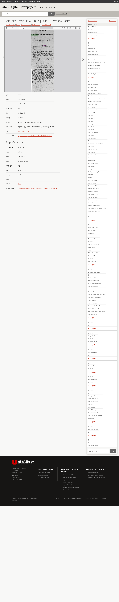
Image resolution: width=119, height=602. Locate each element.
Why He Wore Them (93, 188)
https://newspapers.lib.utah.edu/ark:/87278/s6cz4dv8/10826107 (39, 188)
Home (3, 1)
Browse (9, 1)
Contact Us (17, 1)
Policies (104, 498)
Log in (116, 1)
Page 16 (93, 435)
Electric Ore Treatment (94, 96)
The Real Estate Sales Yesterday (96, 294)
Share (18, 25)
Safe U (87, 498)
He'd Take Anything (93, 410)
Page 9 (93, 318)
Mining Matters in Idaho (94, 93)
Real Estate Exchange (93, 280)
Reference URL (26, 25)
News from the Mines (93, 110)
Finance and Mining (93, 84)
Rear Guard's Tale (93, 227)
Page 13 (93, 372)
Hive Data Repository (68, 490)
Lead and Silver (92, 87)
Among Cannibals (92, 352)
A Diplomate (91, 166)
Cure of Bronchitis (93, 214)
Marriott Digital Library (69, 475)
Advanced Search (61, 14)
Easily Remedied (92, 236)
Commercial (91, 256)
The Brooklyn (91, 135)
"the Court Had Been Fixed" (95, 306)
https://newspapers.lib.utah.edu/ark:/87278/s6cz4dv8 (35, 136)
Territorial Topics (92, 203)
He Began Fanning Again (94, 172)
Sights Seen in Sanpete (94, 211)
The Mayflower (92, 124)
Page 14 (93, 386)
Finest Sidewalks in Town (94, 283)
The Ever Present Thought (95, 415)
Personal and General (94, 68)
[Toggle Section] (89, 38)
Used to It (90, 177)
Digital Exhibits (67, 480)
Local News (91, 418)
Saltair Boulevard (92, 300)
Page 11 (93, 345)
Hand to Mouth (92, 183)
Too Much (90, 404)
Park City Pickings (92, 51)
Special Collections (43, 475)
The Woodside (92, 127)
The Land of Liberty (93, 194)
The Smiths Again (92, 303)
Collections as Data (68, 482)
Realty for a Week (92, 278)
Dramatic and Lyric (93, 48)
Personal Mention (92, 32)
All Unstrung (91, 247)
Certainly (90, 250)
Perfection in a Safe (93, 412)
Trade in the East (92, 104)
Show (19, 184)
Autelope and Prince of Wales (95, 143)
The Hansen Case (92, 314)
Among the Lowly (92, 379)
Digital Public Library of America (96, 477)
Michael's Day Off (92, 253)
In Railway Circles (92, 57)
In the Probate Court (93, 308)
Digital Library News (68, 485)
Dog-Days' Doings (93, 429)
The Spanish (91, 141)
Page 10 (93, 328)
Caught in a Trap (92, 336)
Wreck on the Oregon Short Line (96, 62)
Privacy (58, 498)
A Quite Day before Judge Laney (96, 311)
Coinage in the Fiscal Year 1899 (96, 98)
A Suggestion (91, 233)
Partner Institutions (93, 472)
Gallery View (36, 25)
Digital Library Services (44, 472)
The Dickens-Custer (93, 155)
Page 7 (93, 220)
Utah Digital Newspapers (69, 477)
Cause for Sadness (93, 191)
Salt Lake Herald (47, 7)
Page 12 (93, 358)
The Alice (90, 115)
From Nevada (91, 160)
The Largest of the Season (95, 297)
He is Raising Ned (92, 74)
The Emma (91, 146)
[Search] (51, 14)
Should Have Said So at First (95, 186)
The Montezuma (92, 149)
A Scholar (90, 174)
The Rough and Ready (93, 132)
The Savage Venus (93, 445)
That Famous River (93, 398)
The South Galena (93, 138)
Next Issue (112, 21)
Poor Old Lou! (91, 407)
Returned (90, 241)
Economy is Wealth (93, 163)
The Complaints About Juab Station (97, 208)
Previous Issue (92, 21)
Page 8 (93, 265)
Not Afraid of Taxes (93, 54)
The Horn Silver (92, 113)
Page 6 (93, 77)
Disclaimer (95, 498)
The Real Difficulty (93, 197)
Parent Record (46, 25)
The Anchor (91, 129)
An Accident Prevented (94, 65)
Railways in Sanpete (93, 60)
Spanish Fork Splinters (94, 205)
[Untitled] (90, 29)
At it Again (91, 169)
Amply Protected (92, 230)
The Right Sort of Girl (93, 244)
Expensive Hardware (93, 239)
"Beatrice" (91, 366)
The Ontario (91, 118)
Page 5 (93, 38)
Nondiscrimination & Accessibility (73, 498)
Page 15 (93, 422)
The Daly (90, 121)
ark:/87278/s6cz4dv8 (24, 131)
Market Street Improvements (95, 289)
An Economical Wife (93, 180)
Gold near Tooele (92, 90)
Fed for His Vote (92, 26)
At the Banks (91, 107)
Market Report (92, 261)
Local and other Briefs (94, 272)
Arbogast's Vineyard (93, 35)
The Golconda (91, 158)
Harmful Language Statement (31, 1)
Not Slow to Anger (93, 200)
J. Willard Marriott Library (19, 468)
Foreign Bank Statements (94, 101)
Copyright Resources (43, 477)
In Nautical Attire (92, 341)
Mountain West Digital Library (96, 475)
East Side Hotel (92, 292)
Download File (10, 25)
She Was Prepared (93, 401)
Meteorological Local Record (95, 71)
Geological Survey (93, 396)
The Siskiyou (91, 152)
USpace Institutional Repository (71, 487)
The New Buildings (93, 286)
